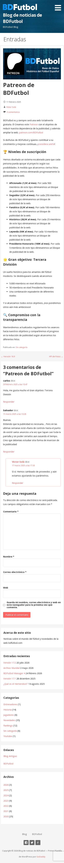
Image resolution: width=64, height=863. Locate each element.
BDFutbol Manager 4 (14, 673)
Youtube (7, 736)
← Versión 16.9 (8, 356)
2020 (5, 816)
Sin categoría (21, 347)
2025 (5, 790)
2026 (5, 784)
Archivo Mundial (11, 667)
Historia (7, 709)
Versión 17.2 (9, 662)
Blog (24, 834)
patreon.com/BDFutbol (31, 132)
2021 (5, 811)
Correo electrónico (14, 572)
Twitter (32, 842)
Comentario (10, 511)
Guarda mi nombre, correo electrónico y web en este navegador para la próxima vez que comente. (34, 605)
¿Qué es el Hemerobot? (15, 683)
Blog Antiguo (10, 756)
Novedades (9, 720)
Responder (8, 401)
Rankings (8, 725)
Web (5, 587)
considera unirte (46, 144)
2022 (5, 805)
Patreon (34, 124)
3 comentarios (13, 112)
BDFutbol (8, 763)
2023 (5, 800)
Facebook (26, 842)
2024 (5, 795)
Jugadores (8, 714)
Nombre (8, 556)
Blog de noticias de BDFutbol (22, 18)
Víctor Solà (11, 107)
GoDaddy (41, 856)
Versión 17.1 (9, 678)
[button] (59, 6)
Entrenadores (10, 704)
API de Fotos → (56, 356)
